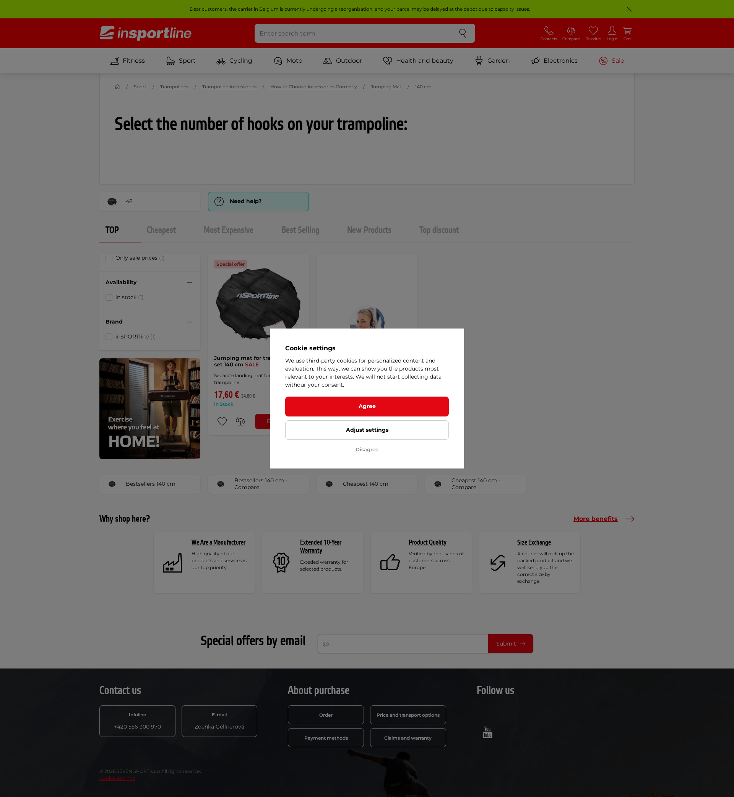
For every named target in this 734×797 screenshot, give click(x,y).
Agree (367, 406)
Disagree (367, 449)
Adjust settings (367, 429)
